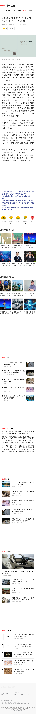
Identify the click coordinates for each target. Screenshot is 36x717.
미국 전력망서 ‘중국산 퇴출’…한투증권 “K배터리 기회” (30, 313)
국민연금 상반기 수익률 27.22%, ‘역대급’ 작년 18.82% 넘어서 (17, 294)
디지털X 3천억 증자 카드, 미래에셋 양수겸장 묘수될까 (29, 246)
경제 (24, 10)
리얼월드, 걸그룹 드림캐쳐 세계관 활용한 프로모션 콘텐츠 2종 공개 (18, 209)
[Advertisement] (18, 176)
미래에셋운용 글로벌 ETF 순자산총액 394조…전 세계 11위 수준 (5, 294)
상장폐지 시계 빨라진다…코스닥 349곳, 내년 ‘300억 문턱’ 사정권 (17, 246)
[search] (32, 5)
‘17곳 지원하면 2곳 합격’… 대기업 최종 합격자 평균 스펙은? (18, 204)
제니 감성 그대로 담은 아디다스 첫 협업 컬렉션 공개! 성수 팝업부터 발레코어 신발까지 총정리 (24, 654)
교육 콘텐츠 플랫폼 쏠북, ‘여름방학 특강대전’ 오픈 (17, 200)
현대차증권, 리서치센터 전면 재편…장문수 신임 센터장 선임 (17, 264)
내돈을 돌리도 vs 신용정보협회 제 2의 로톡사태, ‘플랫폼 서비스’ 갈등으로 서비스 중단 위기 (18, 193)
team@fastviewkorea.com (25, 703)
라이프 (30, 10)
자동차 (5, 383)
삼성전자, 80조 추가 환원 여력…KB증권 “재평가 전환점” (29, 264)
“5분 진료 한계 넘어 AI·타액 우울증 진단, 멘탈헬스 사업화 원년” (30, 294)
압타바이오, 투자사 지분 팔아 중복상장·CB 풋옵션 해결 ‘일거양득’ (5, 246)
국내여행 (5, 366)
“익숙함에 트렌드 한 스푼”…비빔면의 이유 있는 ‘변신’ (18, 197)
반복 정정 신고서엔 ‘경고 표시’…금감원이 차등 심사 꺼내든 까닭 (17, 313)
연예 (19, 10)
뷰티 (14, 10)
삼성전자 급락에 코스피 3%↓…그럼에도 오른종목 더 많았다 (5, 264)
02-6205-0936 (6, 703)
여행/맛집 (8, 10)
